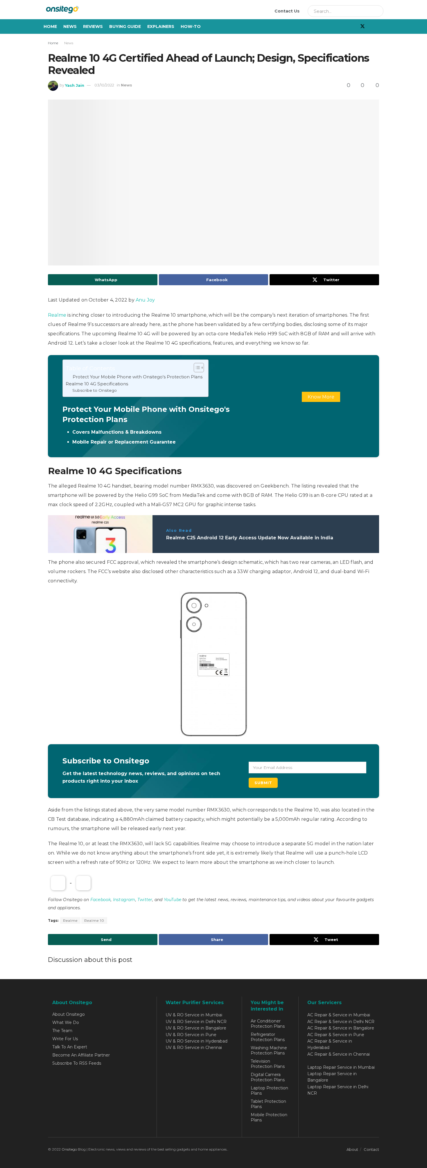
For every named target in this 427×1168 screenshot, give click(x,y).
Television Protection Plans (268, 1064)
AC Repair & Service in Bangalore (340, 1028)
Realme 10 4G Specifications (97, 384)
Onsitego (69, 1149)
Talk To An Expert (69, 1047)
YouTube (172, 899)
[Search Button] (377, 11)
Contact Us (286, 11)
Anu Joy (145, 300)
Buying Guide (125, 26)
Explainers (160, 26)
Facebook (100, 899)
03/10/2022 (104, 85)
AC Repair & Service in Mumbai (338, 1015)
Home (50, 26)
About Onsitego (68, 1014)
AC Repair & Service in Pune (335, 1034)
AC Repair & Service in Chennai (338, 1054)
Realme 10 (94, 920)
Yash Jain (74, 85)
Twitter (144, 899)
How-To (191, 26)
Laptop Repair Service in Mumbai (341, 1067)
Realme (57, 315)
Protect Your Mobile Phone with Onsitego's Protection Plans (137, 377)
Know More (321, 397)
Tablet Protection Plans (268, 1104)
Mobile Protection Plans (269, 1117)
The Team (62, 1030)
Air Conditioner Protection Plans (268, 1023)
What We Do (65, 1022)
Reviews (93, 26)
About (352, 1149)
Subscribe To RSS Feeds (76, 1063)
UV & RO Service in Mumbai (194, 1015)
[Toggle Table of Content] (195, 368)
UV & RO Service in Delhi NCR (196, 1021)
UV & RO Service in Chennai (194, 1047)
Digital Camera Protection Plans (268, 1077)
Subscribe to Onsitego (94, 390)
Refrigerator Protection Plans (268, 1037)
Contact (371, 1149)
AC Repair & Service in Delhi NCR (340, 1021)
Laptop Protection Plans (269, 1090)
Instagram (124, 899)
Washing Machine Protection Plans (269, 1050)
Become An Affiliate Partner (81, 1055)
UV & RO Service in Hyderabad (196, 1041)
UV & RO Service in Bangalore (196, 1028)
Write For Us (65, 1038)
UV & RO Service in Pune (191, 1034)
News (70, 26)
